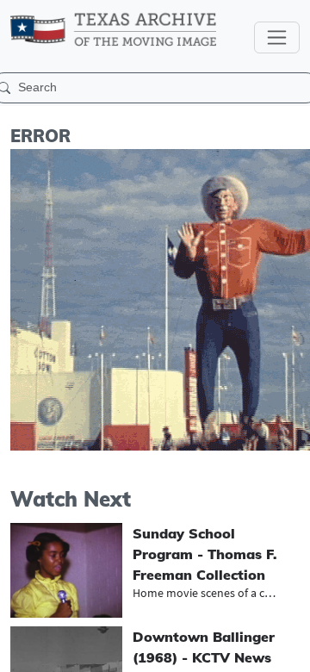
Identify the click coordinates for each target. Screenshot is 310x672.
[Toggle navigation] (277, 37)
